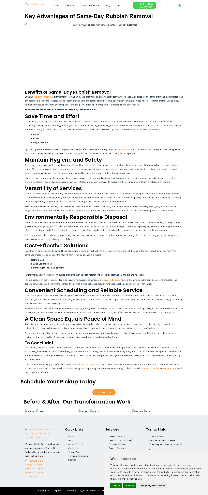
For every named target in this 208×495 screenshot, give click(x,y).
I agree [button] (116, 485)
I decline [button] (129, 485)
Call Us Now (146, 4)
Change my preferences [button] (152, 485)
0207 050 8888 (146, 7)
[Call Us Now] (136, 5)
